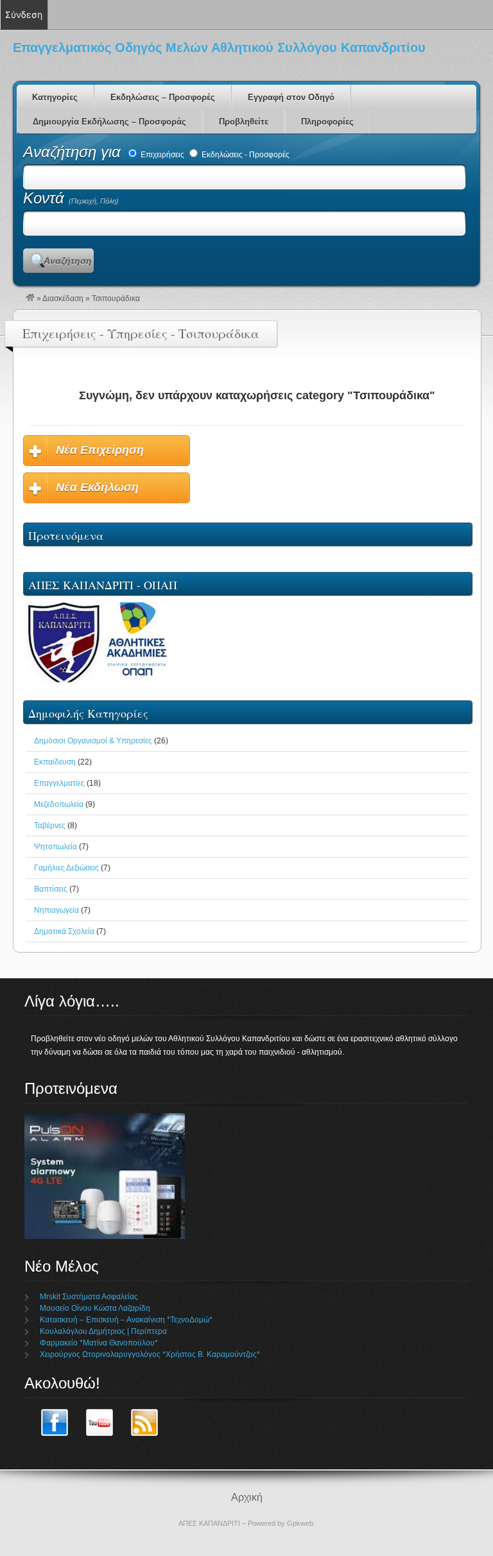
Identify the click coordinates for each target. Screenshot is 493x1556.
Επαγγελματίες (59, 783)
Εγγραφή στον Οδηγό (291, 97)
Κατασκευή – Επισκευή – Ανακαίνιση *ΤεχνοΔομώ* (126, 1319)
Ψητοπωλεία (55, 846)
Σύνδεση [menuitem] (23, 14)
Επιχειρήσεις (161, 154)
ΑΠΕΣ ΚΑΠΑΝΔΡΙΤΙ (209, 1523)
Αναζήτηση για (74, 151)
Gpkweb (300, 1523)
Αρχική (247, 1497)
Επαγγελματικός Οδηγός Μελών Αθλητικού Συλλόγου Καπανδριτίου (219, 47)
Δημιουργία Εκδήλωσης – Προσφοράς (109, 121)
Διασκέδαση (62, 298)
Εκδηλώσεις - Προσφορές (245, 154)
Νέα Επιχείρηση (100, 450)
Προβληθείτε (243, 121)
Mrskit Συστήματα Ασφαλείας (89, 1296)
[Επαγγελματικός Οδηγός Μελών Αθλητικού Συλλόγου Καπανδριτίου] (30, 298)
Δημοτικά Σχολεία (64, 931)
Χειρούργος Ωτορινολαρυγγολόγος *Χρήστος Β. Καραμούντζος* (150, 1354)
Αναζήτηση (68, 260)
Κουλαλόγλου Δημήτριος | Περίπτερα (103, 1331)
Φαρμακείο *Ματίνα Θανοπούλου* (99, 1342)
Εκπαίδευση (55, 761)
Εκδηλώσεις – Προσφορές (162, 97)
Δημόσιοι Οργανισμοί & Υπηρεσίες (93, 740)
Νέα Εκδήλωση (97, 487)
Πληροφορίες (327, 121)
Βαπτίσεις (50, 889)
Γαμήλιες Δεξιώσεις (66, 867)
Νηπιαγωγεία (56, 910)
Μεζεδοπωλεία (58, 804)
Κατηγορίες (55, 97)
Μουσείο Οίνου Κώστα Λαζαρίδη (95, 1308)
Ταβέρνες (49, 825)
